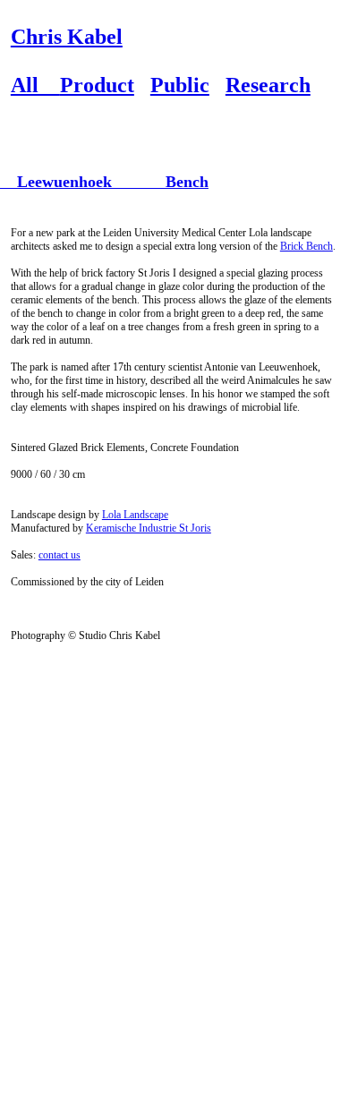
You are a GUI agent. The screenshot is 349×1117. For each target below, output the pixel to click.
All (35, 85)
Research (268, 85)
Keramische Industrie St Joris (148, 528)
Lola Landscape (135, 514)
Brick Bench (306, 246)
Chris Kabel (67, 36)
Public (179, 85)
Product (97, 85)
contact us (59, 555)
